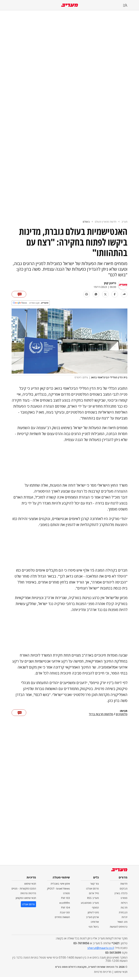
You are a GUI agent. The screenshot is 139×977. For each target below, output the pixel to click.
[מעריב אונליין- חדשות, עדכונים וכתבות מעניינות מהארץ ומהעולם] (69, 5)
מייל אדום (94, 893)
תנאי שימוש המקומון (26, 898)
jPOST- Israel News (58, 888)
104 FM (65, 907)
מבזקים (123, 888)
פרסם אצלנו (92, 888)
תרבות (124, 907)
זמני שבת (65, 912)
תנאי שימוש (30, 883)
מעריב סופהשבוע (90, 902)
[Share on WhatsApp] (96, 294)
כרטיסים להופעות (118, 926)
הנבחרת (123, 912)
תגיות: (123, 711)
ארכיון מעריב (92, 917)
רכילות (124, 902)
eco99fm (64, 902)
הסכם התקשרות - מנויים (24, 888)
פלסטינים (121, 714)
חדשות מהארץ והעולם (105, 221)
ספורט (124, 898)
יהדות (124, 917)
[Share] (124, 294)
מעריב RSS (93, 898)
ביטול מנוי (94, 926)
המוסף (95, 907)
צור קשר (94, 883)
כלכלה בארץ (121, 893)
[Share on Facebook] (114, 294)
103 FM (65, 898)
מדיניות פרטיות (28, 893)
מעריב (124, 221)
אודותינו (95, 921)
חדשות (123, 883)
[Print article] (86, 294)
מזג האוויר (122, 921)
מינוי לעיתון (93, 912)
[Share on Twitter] (105, 294)
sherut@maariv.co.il (100, 948)
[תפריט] (131, 5)
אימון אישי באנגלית (60, 883)
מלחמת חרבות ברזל (101, 714)
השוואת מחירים (62, 917)
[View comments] (19, 294)
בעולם (86, 221)
